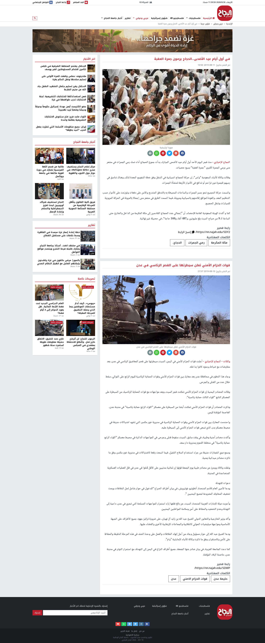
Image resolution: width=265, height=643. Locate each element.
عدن (173, 578)
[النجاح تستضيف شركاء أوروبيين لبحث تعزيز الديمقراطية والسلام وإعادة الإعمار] (49, 191)
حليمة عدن (220, 578)
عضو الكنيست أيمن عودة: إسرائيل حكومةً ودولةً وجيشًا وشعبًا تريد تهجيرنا (60, 108)
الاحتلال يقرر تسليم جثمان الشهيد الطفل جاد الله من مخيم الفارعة (61, 88)
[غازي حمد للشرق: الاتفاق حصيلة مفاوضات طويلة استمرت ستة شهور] (49, 328)
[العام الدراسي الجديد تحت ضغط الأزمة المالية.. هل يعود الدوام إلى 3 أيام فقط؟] (49, 292)
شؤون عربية (205, 23)
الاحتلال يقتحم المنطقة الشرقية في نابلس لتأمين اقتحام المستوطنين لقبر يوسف (63, 68)
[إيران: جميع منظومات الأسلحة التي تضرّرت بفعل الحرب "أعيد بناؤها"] (91, 129)
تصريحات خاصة (86, 279)
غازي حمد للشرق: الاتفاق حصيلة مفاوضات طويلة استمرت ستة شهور (50, 342)
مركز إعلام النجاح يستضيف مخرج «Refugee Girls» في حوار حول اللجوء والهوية (81, 170)
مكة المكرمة (219, 242)
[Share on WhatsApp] (156, 153)
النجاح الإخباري (224, 13)
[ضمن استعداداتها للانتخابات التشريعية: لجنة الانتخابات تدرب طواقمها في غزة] (91, 99)
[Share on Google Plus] (176, 153)
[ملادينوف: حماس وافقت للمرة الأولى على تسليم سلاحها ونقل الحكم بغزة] (91, 78)
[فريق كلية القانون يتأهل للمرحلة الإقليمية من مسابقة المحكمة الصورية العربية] (80, 191)
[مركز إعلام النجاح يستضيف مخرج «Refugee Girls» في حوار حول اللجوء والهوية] (80, 156)
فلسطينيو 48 (177, 18)
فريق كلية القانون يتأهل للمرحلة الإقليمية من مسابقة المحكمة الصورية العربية (82, 206)
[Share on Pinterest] (163, 153)
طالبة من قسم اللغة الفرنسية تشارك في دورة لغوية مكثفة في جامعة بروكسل (50, 171)
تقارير (128, 18)
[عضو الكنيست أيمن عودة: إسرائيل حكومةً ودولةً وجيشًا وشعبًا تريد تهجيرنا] (91, 109)
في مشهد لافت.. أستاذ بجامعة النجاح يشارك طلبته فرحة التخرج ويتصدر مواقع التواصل (58, 249)
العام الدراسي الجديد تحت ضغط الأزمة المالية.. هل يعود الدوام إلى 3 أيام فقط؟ (50, 308)
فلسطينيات (194, 18)
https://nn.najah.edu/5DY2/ (213, 232)
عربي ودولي (141, 18)
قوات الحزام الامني (195, 578)
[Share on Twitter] (169, 153)
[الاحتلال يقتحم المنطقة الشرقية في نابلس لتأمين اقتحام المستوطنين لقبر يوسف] (91, 68)
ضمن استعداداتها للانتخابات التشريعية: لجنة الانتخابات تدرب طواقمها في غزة (62, 98)
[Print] (150, 153)
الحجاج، (177, 242)
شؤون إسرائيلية (159, 18)
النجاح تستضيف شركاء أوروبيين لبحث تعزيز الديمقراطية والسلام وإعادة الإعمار (52, 206)
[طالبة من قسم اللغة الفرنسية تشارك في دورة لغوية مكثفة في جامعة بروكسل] (49, 156)
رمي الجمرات (196, 242)
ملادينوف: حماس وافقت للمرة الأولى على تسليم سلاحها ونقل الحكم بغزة (64, 78)
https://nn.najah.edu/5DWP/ (212, 568)
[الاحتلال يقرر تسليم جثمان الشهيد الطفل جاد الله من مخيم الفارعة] (91, 88)
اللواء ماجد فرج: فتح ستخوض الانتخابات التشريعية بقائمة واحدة (65, 118)
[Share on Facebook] (182, 153)
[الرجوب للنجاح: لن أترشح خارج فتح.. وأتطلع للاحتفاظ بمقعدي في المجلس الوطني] (80, 328)
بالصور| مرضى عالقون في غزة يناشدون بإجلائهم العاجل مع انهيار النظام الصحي (58, 262)
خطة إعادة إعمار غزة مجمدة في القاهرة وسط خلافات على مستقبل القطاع (58, 234)
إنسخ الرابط (185, 232)
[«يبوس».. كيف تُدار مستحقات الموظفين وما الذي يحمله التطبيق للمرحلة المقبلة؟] (80, 292)
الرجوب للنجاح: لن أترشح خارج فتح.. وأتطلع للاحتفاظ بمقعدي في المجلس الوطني (81, 343)
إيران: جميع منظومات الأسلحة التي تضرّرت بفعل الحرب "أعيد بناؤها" (61, 128)
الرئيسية (229, 23)
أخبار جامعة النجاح (112, 18)
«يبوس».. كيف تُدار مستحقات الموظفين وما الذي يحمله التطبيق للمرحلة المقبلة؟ (82, 308)
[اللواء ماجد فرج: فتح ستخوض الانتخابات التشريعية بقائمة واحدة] (91, 119)
